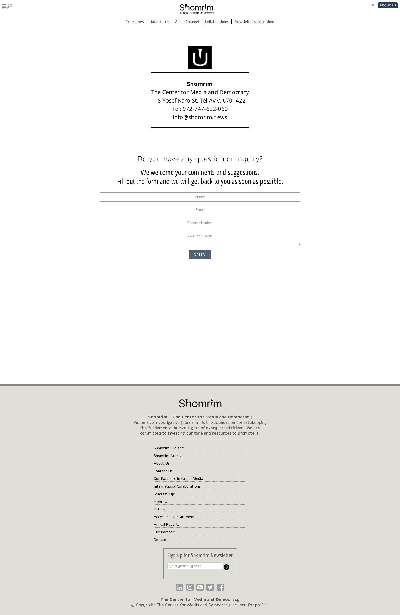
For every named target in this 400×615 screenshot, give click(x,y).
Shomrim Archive (169, 455)
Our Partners (165, 532)
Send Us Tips (165, 494)
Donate (160, 539)
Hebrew (160, 501)
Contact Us (163, 471)
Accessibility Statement (174, 516)
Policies (160, 509)
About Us (161, 463)
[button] (7, 5)
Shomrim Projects (169, 448)
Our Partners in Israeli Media (178, 478)
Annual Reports (166, 524)
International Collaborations (177, 486)
